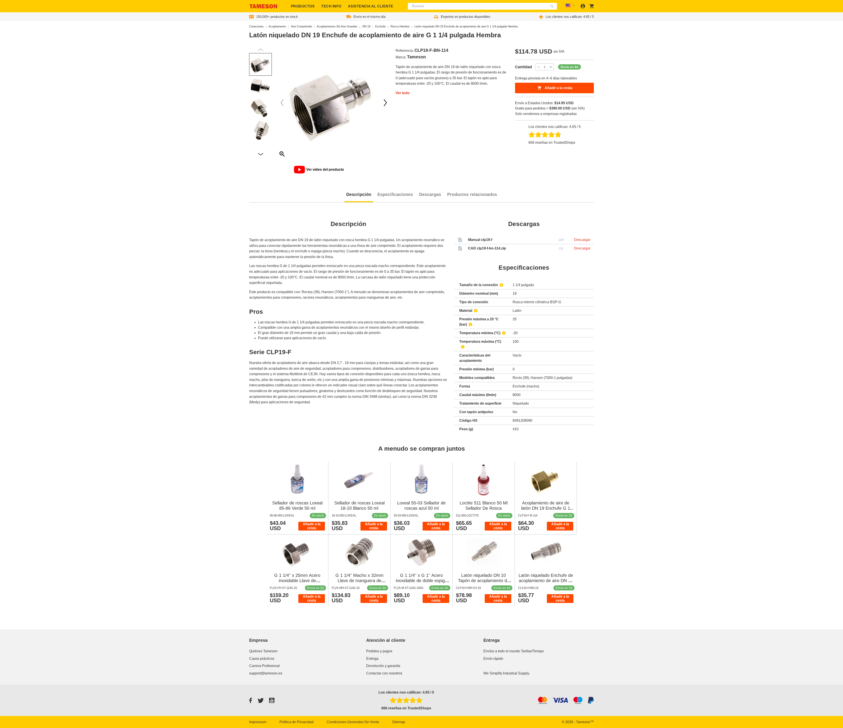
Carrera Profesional (264, 666)
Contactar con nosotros (384, 673)
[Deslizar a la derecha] (282, 102)
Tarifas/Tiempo (532, 651)
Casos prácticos (261, 658)
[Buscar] (553, 6)
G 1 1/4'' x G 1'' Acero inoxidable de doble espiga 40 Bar (421, 580)
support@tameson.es (265, 673)
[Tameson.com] (263, 6)
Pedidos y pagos (379, 651)
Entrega (372, 658)
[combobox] (482, 6)
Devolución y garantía (383, 666)
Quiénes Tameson (263, 651)
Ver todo (403, 93)
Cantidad (523, 67)
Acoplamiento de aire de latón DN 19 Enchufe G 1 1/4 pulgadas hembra (545, 508)
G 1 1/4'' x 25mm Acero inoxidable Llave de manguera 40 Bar (297, 580)
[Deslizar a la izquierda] (385, 102)
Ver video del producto (325, 169)
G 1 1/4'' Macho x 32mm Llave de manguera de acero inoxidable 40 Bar (359, 580)
